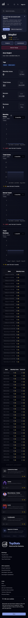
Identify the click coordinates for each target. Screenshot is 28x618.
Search (4, 585)
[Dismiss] (25, 16)
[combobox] (16, 11)
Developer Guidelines (7, 574)
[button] (14, 11)
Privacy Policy (5, 594)
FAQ (3, 583)
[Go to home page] (3, 4)
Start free (6, 29)
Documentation (6, 570)
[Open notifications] (14, 4)
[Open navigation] (8, 4)
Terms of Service (6, 592)
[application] (14, 134)
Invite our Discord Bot (8, 590)
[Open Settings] (17, 4)
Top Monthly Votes (7, 557)
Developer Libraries (7, 572)
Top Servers (5, 554)
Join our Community (7, 588)
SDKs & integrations (16, 29)
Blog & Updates (6, 568)
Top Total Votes (6, 559)
